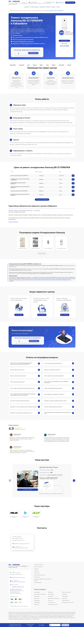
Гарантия (35, 65)
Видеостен (36, 604)
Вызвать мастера (28, 489)
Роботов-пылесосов (66, 592)
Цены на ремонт (64, 40)
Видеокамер (65, 596)
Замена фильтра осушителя (61, 278)
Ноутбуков (50, 592)
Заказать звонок (70, 2)
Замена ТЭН (69, 278)
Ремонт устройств (34, 6)
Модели (41, 65)
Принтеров (64, 598)
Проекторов (36, 596)
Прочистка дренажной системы (31, 279)
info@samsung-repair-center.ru (18, 577)
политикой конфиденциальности (35, 55)
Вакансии (48, 6)
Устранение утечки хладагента (40, 278)
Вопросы (53, 65)
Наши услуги (37, 577)
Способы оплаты (38, 582)
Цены (28, 65)
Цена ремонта (42, 6)
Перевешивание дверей (20, 279)
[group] (14, 514)
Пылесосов (64, 594)
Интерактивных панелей (67, 602)
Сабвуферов (37, 602)
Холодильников (51, 602)
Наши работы (61, 65)
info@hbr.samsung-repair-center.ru (21, 543)
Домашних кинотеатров (53, 598)
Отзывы (58, 6)
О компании (26, 6)
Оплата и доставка (38, 566)
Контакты (53, 6)
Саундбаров (37, 600)
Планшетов (50, 596)
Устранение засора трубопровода (61, 279)
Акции (47, 65)
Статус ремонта (61, 2)
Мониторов (36, 598)
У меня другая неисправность (42, 199)
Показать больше (42, 253)
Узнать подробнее (18, 314)
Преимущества (13, 65)
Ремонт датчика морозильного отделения (46, 279)
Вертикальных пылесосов (40, 594)
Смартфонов (37, 592)
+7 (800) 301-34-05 (50, 2)
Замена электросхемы (50, 278)
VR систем (50, 600)
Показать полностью (13, 221)
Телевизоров (51, 594)
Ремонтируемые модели (39, 574)
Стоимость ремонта (38, 564)
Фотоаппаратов (65, 600)
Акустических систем (53, 604)
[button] (74, 480)
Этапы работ (21, 65)
